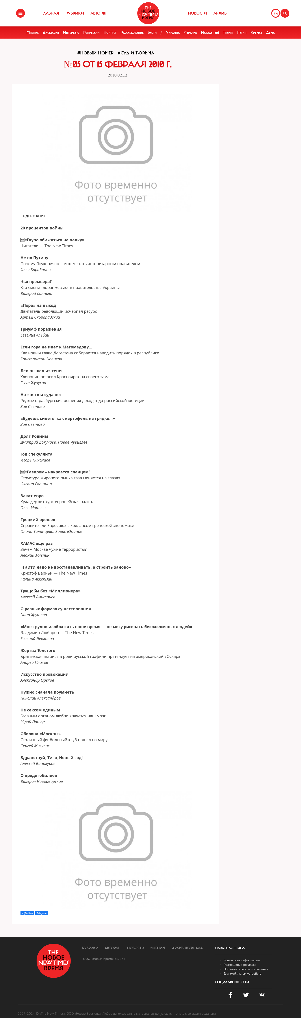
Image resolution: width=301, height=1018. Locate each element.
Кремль (256, 32)
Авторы (98, 13)
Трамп (228, 32)
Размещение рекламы (240, 964)
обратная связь (230, 948)
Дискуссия (51, 32)
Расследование (132, 32)
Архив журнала (187, 948)
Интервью (71, 32)
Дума (270, 32)
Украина (173, 32)
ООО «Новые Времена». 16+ (104, 958)
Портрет (110, 32)
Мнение (32, 32)
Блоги (152, 32)
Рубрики (74, 13)
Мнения (157, 948)
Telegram (41, 913)
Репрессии (91, 32)
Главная (50, 13)
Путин (242, 32)
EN (275, 13)
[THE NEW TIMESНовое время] (148, 13)
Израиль (190, 32)
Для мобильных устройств (242, 973)
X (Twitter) (27, 913)
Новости (197, 13)
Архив (220, 13)
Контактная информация (242, 960)
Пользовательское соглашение (246, 969)
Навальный (210, 32)
